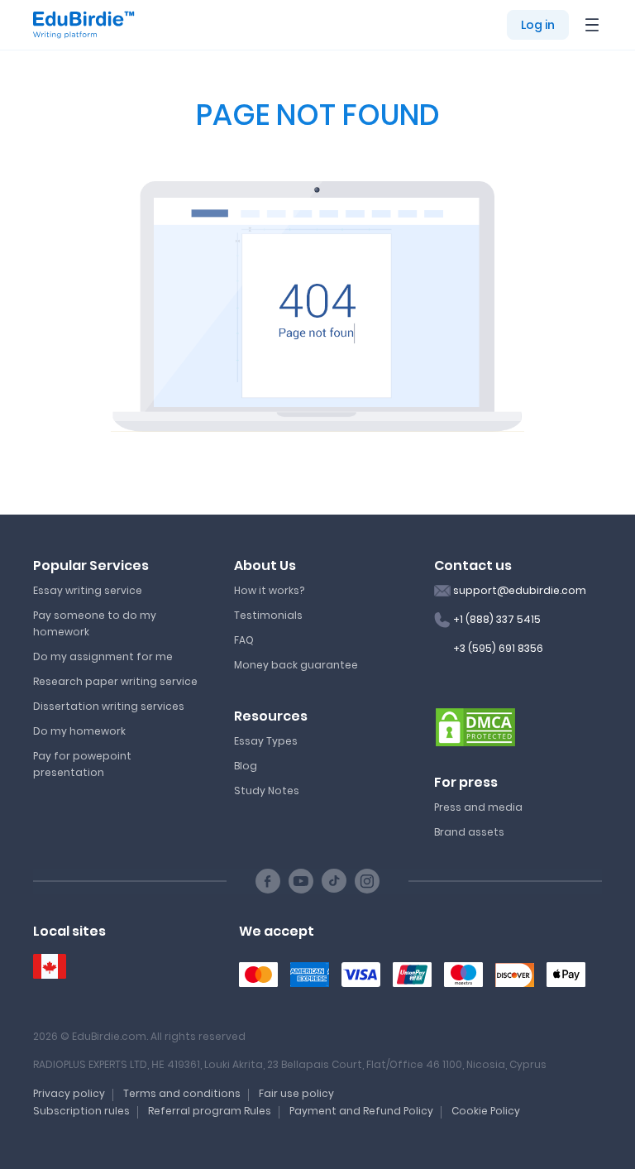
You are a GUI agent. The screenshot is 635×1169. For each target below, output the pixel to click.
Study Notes (266, 790)
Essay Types (266, 741)
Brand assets (469, 832)
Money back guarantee (296, 665)
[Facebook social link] (267, 881)
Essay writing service (87, 590)
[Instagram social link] (367, 881)
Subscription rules (81, 1111)
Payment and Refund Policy (361, 1111)
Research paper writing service (115, 681)
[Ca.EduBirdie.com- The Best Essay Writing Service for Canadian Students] (49, 967)
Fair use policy (296, 1093)
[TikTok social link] (334, 881)
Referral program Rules (209, 1111)
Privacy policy (69, 1093)
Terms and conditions (182, 1093)
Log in (538, 25)
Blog (245, 766)
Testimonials (268, 615)
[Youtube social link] (301, 881)
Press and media (478, 807)
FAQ (244, 640)
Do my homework (79, 731)
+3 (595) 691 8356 (498, 648)
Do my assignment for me (103, 656)
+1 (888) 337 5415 (497, 619)
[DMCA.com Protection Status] (475, 726)
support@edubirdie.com (519, 590)
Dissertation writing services (108, 706)
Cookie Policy (485, 1111)
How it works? (269, 590)
